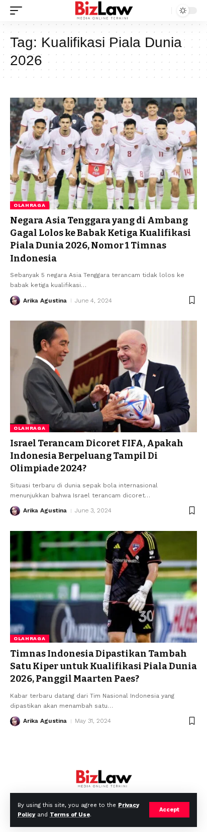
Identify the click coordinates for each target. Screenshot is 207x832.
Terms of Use (70, 814)
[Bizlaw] (104, 10)
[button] (169, 809)
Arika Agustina (45, 300)
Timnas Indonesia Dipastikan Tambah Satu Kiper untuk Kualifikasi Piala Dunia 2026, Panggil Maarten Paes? (103, 666)
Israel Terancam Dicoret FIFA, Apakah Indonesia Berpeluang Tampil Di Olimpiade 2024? (96, 456)
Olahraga (30, 205)
